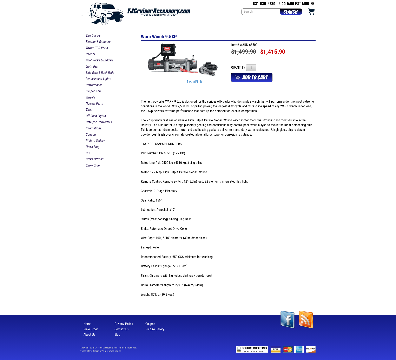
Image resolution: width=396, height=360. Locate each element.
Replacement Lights (98, 79)
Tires (89, 110)
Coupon (91, 134)
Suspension (93, 91)
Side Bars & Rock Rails (100, 73)
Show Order (93, 165)
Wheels (90, 97)
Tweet (191, 82)
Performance (94, 85)
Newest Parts (94, 104)
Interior (90, 54)
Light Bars (92, 66)
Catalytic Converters (99, 122)
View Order (91, 329)
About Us (89, 335)
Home (87, 324)
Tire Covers (93, 36)
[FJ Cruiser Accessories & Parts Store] (136, 13)
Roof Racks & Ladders (99, 60)
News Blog (92, 147)
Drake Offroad (95, 159)
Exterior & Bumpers (98, 42)
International (94, 128)
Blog (117, 335)
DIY (88, 153)
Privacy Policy (123, 324)
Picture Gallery (95, 141)
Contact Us (121, 329)
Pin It (198, 82)
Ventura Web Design (111, 351)
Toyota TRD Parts (97, 48)
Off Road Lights (96, 116)
